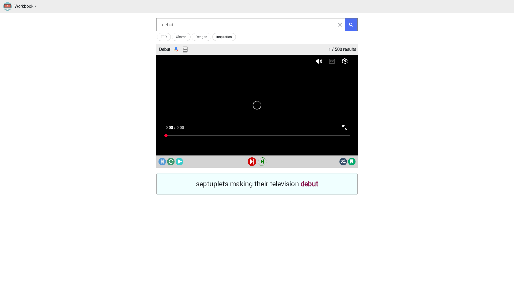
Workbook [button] (23, 6)
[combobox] (250, 24)
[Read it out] (176, 49)
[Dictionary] (185, 49)
